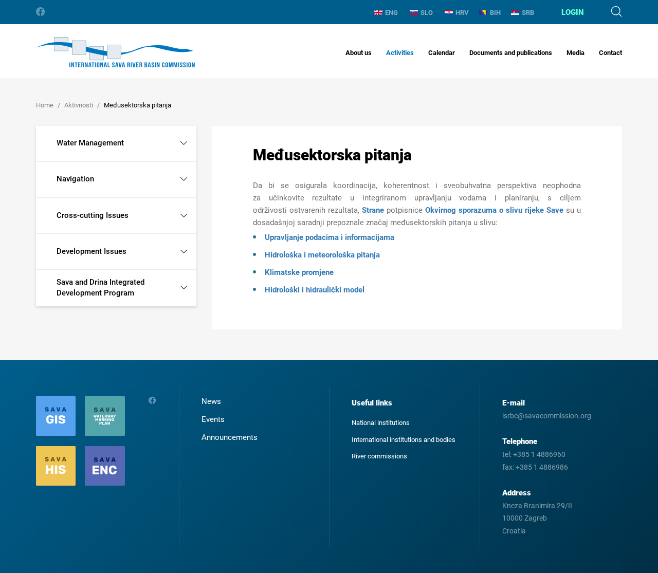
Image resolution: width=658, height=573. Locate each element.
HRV (462, 12)
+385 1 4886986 (542, 467)
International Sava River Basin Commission (115, 52)
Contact (610, 53)
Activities (400, 53)
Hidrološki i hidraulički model (314, 289)
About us (358, 53)
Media (575, 53)
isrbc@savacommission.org (546, 416)
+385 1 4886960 (539, 454)
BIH (495, 12)
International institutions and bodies (403, 439)
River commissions (379, 456)
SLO (427, 12)
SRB (528, 12)
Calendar (441, 53)
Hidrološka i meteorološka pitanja (322, 255)
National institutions (381, 423)
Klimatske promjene (299, 272)
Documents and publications (510, 53)
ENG (391, 12)
